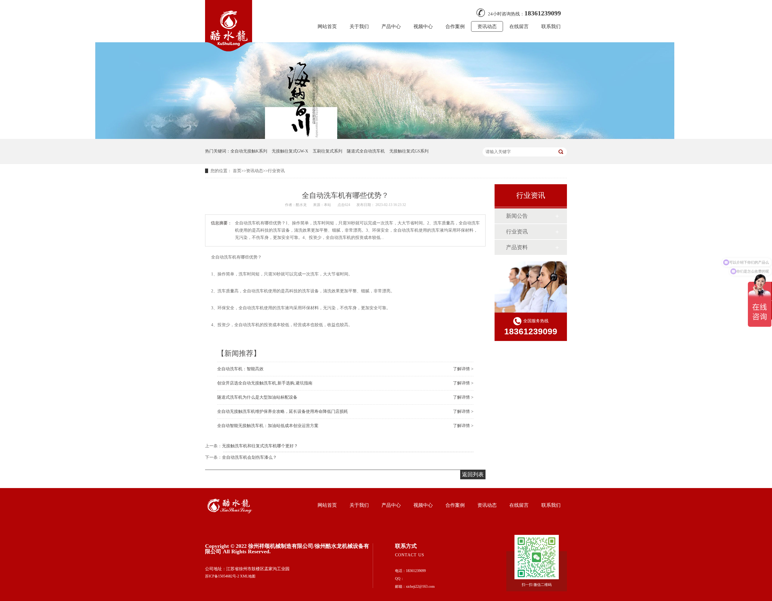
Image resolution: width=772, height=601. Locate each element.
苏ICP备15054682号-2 (222, 576)
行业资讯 (276, 171)
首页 (237, 171)
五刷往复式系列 (327, 151)
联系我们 (551, 26)
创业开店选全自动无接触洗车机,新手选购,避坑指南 (264, 383)
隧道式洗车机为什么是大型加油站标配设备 (257, 397)
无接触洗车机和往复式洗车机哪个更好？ (260, 446)
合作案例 (455, 26)
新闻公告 (517, 216)
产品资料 (517, 247)
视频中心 (423, 26)
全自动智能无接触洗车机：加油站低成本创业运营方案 (267, 425)
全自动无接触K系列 (248, 151)
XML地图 (247, 576)
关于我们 (359, 26)
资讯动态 (487, 26)
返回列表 (473, 474)
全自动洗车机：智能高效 (240, 369)
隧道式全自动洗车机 (366, 151)
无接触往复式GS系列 (409, 151)
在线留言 (519, 26)
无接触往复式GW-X (290, 151)
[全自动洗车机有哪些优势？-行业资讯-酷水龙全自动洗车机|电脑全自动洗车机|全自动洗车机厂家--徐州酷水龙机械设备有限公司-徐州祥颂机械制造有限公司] (228, 50)
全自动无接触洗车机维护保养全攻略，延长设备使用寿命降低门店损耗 (282, 411)
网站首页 (327, 26)
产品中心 (391, 26)
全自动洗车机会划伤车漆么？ (249, 457)
